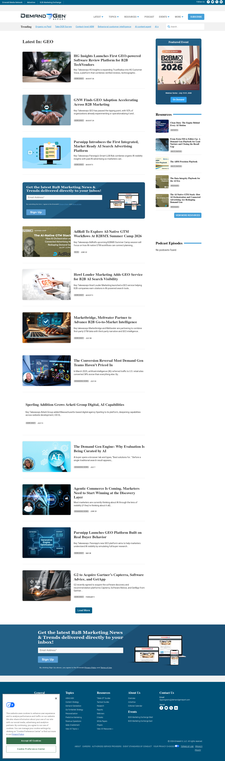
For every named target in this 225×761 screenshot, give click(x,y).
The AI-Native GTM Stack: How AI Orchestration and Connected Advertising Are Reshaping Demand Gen (185, 198)
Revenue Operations (73, 721)
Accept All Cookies (31, 741)
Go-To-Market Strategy (74, 710)
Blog (77, 252)
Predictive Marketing (74, 717)
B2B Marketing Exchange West (140, 717)
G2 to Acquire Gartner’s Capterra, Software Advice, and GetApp (109, 577)
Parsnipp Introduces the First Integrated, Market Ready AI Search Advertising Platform (106, 146)
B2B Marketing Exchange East (140, 721)
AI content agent (143, 26)
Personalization (72, 714)
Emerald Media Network (12, 2)
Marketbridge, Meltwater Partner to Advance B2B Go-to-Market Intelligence (105, 319)
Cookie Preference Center (31, 749)
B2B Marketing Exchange (50, 2)
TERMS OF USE (187, 746)
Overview (131, 698)
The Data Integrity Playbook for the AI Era (185, 179)
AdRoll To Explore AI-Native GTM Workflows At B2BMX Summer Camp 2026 (108, 233)
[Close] (56, 698)
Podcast (149, 17)
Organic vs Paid (43, 26)
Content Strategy (72, 702)
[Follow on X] (216, 1)
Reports (174, 130)
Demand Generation (73, 706)
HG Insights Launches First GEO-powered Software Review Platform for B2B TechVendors (107, 60)
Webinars (175, 186)
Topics (112, 17)
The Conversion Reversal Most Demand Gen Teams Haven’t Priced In (108, 362)
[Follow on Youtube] (212, 1)
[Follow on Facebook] (208, 1)
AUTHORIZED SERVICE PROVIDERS (106, 746)
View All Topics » (72, 729)
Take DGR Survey (63, 26)
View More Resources (188, 215)
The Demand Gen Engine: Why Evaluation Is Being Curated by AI (109, 448)
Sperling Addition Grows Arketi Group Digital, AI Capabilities (75, 404)
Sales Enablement (73, 725)
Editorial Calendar (135, 706)
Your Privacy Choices (163, 746)
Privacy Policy (18, 734)
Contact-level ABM (85, 26)
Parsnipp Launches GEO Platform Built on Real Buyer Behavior (108, 534)
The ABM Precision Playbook (183, 161)
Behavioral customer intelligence (114, 26)
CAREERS (86, 746)
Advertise (31, 2)
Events (163, 17)
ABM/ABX (70, 698)
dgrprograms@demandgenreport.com (174, 700)
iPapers (100, 725)
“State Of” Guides (103, 698)
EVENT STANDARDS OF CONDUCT (137, 746)
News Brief (79, 78)
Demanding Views (81, 381)
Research (100, 706)
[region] (31, 726)
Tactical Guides (103, 702)
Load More (84, 610)
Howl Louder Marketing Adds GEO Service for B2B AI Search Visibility (108, 276)
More (178, 17)
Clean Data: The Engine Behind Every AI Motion (185, 124)
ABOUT (78, 746)
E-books (100, 717)
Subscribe (196, 17)
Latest (97, 17)
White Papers (176, 151)
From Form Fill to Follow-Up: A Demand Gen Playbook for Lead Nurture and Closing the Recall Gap (185, 142)
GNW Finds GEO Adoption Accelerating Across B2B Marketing (106, 102)
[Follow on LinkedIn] (221, 1)
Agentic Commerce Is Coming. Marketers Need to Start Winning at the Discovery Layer (106, 493)
